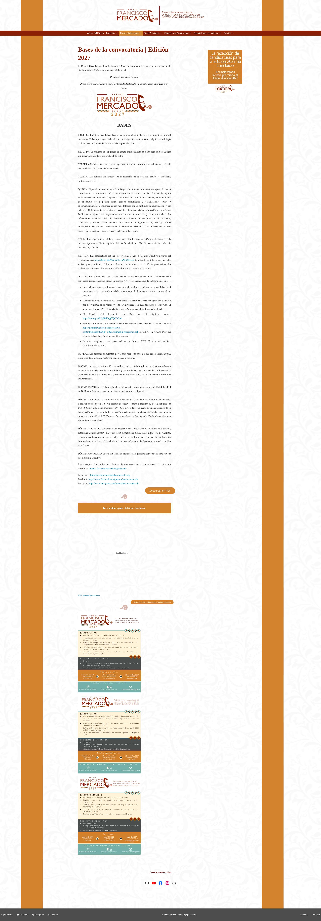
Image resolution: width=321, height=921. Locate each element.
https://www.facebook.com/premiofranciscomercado (113, 479)
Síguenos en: (7, 915)
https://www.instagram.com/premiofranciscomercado (114, 483)
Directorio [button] (110, 33)
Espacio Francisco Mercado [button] (206, 33)
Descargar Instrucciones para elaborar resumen (152, 602)
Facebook (24, 915)
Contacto (316, 915)
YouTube (54, 915)
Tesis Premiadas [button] (151, 33)
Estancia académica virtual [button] (176, 33)
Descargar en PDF (160, 490)
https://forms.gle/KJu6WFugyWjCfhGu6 (114, 259)
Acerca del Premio (95, 33)
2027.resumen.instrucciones (89, 595)
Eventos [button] (227, 33)
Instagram (39, 915)
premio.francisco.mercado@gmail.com (108, 468)
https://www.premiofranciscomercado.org (110, 475)
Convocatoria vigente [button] (129, 33)
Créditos (304, 915)
